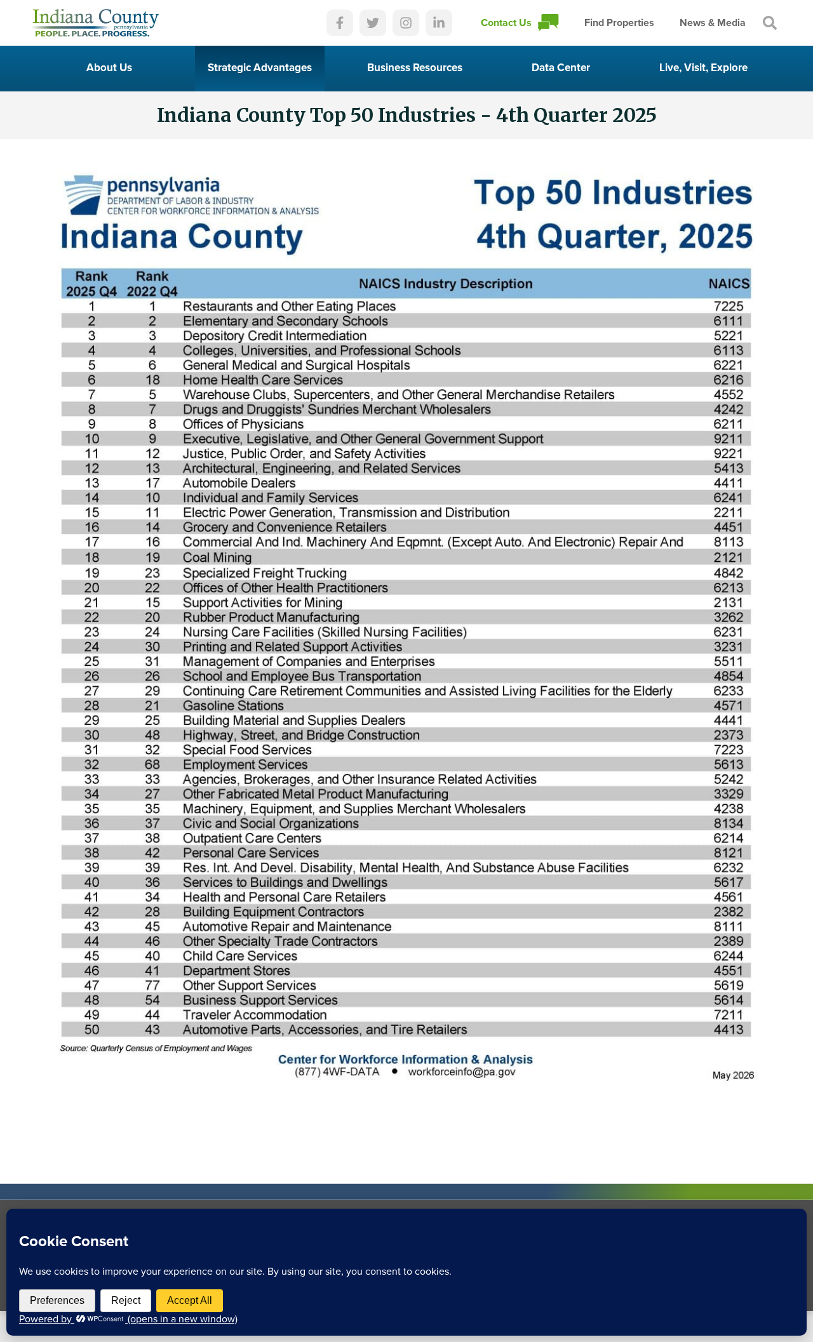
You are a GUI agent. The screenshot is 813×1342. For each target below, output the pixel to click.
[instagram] (406, 23)
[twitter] (372, 23)
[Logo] (95, 23)
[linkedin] (439, 23)
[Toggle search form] (769, 22)
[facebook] (339, 23)
